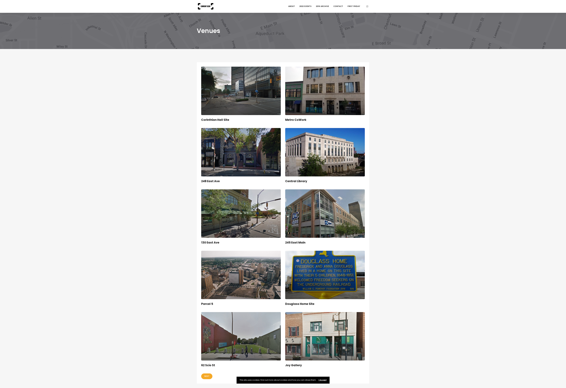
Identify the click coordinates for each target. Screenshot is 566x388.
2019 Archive (322, 6)
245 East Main (295, 243)
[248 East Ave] (241, 152)
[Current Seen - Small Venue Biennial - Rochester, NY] (205, 6)
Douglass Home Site (299, 304)
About (291, 6)
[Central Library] (325, 152)
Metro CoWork (295, 120)
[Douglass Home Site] (325, 275)
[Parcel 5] (241, 275)
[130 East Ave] (241, 213)
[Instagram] (367, 6)
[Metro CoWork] (325, 91)
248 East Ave (210, 181)
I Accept (323, 380)
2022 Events (305, 6)
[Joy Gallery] (325, 336)
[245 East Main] (325, 213)
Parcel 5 (207, 304)
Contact (338, 6)
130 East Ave (210, 243)
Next (206, 376)
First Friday (354, 6)
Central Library (296, 181)
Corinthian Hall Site (215, 120)
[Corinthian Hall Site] (241, 91)
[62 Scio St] (241, 336)
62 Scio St (208, 365)
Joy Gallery (293, 365)
